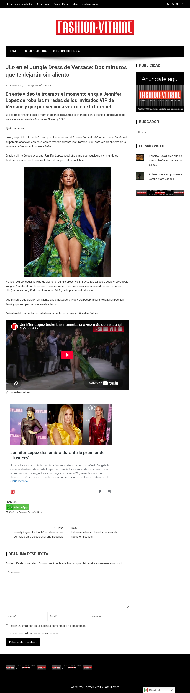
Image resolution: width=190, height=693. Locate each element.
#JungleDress (81, 137)
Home (13, 51)
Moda (65, 4)
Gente (56, 4)
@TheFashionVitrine (18, 392)
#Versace (100, 137)
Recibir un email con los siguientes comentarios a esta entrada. (47, 625)
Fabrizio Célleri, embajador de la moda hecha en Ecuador (94, 532)
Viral (97, 687)
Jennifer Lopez (112, 286)
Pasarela (23, 512)
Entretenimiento (89, 4)
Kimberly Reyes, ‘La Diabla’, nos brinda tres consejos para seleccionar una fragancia (37, 532)
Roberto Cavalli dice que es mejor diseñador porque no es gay (165, 160)
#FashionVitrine (88, 313)
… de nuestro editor (35, 51)
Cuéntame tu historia (66, 51)
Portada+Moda (35, 512)
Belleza (75, 4)
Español (154, 689)
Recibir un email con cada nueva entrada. (33, 633)
